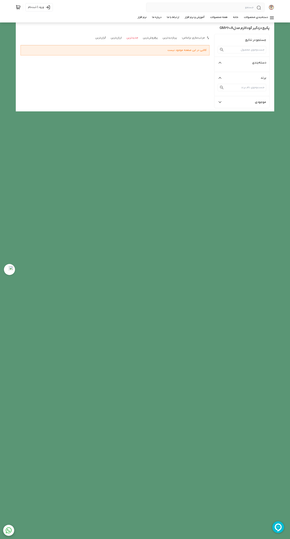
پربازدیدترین (170, 38)
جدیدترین (132, 38)
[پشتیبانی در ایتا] (9, 269)
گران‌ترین (100, 38)
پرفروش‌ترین (150, 38)
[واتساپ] (8, 530)
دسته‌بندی (259, 63)
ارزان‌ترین (116, 38)
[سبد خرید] (18, 7)
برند (263, 78)
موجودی (260, 102)
